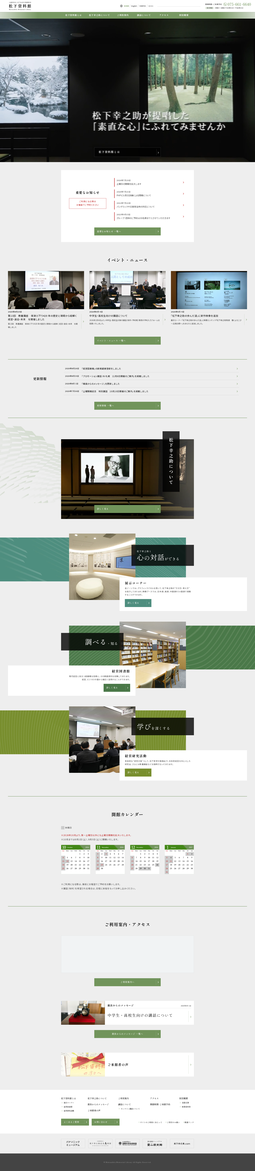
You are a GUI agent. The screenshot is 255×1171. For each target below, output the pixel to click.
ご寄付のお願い (173, 1122)
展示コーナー (69, 1102)
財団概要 (183, 1098)
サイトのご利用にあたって (151, 1122)
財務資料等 (186, 1107)
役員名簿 (185, 1102)
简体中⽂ (142, 6)
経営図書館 (68, 1107)
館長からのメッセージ (98, 1104)
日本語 (126, 6)
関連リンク (189, 1122)
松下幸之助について (97, 1098)
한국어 (150, 6)
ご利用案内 (123, 1098)
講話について (124, 1104)
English (134, 6)
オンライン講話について (130, 1108)
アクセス (154, 1098)
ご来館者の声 (94, 1110)
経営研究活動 (69, 1110)
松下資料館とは (68, 1098)
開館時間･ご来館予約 (160, 1104)
